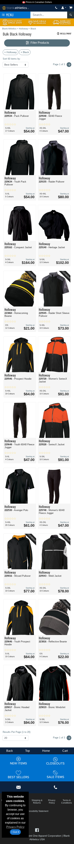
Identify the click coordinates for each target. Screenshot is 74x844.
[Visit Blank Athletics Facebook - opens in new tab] (37, 829)
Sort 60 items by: (12, 58)
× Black (25, 52)
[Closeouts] (55, 760)
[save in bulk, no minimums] (37, 22)
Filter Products (39, 42)
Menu (9, 14)
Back (9, 750)
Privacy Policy (15, 826)
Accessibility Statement (37, 811)
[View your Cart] (71, 7)
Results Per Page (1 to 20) (16, 732)
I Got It (15, 831)
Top (27, 750)
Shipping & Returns (37, 801)
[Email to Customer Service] (18, 786)
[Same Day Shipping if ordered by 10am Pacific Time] (61, 22)
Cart (65, 750)
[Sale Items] (55, 774)
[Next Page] (69, 64)
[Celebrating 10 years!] (12, 22)
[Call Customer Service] (56, 7)
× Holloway (10, 52)
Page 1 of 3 (59, 737)
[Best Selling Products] (18, 774)
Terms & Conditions (66, 801)
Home (46, 750)
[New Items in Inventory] (18, 760)
